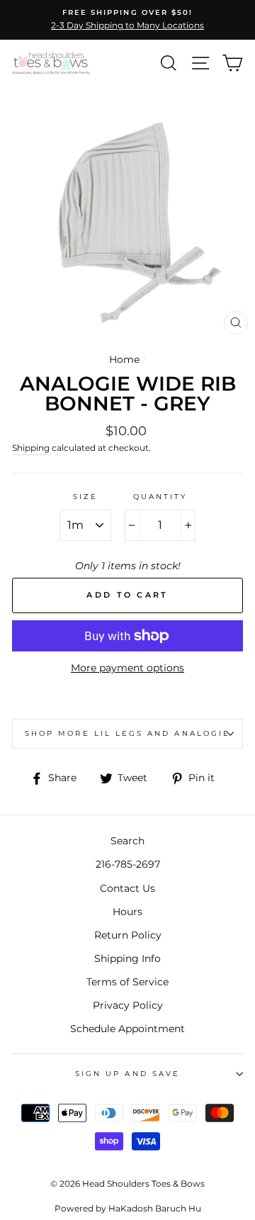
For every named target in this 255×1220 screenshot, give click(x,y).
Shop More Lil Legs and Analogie (127, 733)
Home (124, 359)
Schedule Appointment (127, 1028)
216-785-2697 (128, 864)
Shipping (31, 448)
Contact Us (127, 888)
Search (127, 840)
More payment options (127, 667)
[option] (127, 20)
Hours (127, 911)
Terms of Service (127, 981)
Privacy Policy (128, 1005)
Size (85, 496)
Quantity (160, 496)
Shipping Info (127, 958)
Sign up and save (127, 1073)
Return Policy (128, 935)
